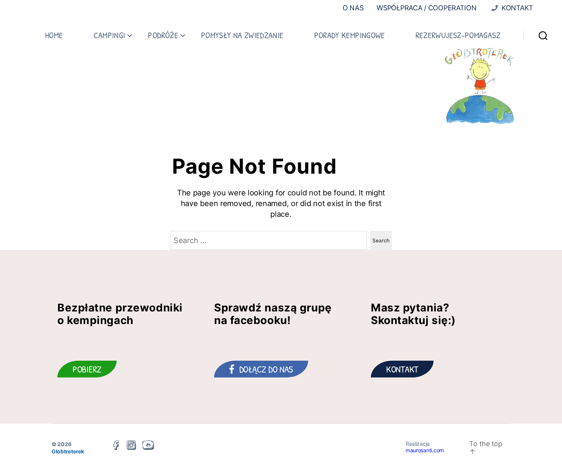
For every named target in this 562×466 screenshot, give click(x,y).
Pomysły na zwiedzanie (242, 35)
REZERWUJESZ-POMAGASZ (458, 35)
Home (54, 35)
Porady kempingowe (349, 35)
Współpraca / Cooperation (427, 8)
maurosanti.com (425, 450)
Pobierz (87, 369)
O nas (353, 8)
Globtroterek (68, 451)
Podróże (163, 35)
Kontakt (516, 8)
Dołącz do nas (266, 369)
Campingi (109, 35)
